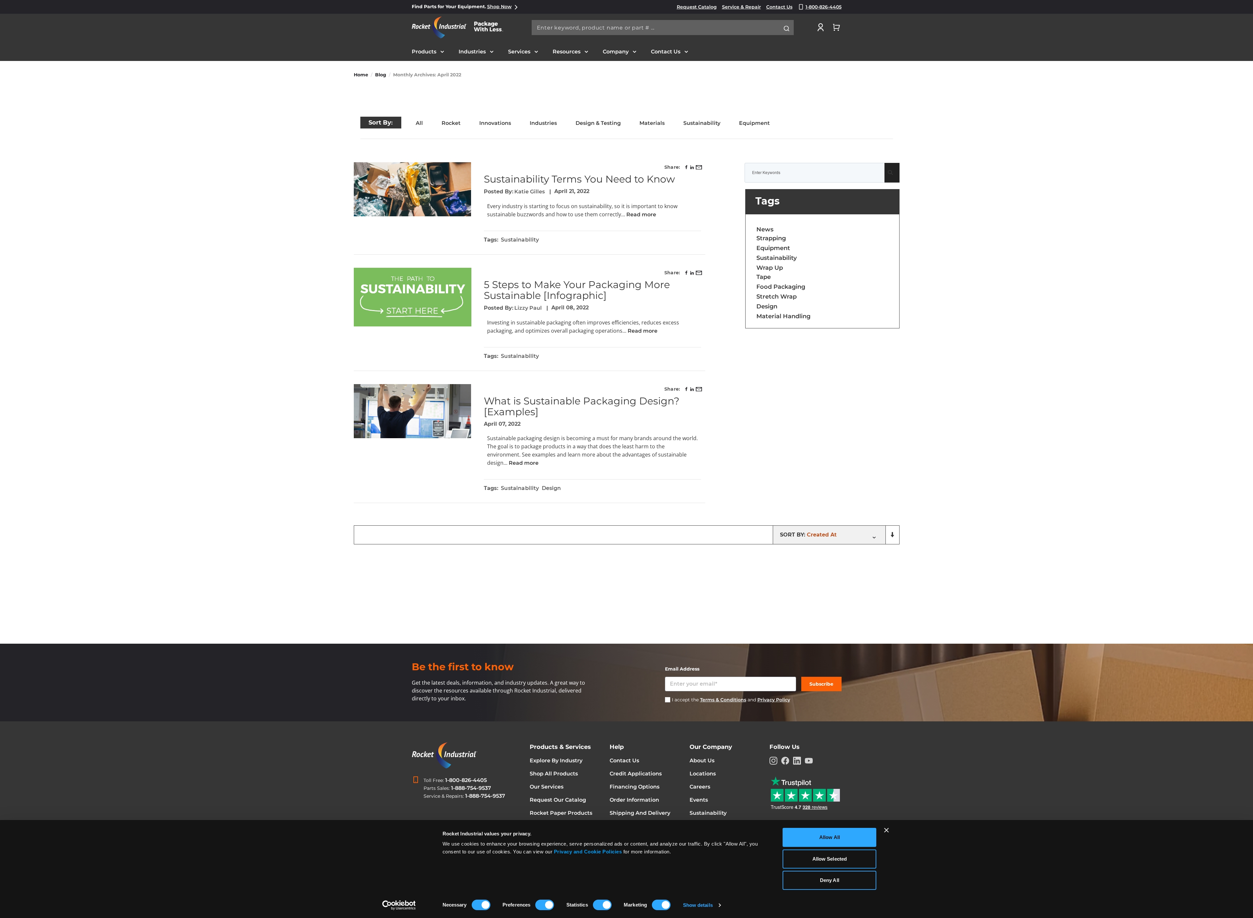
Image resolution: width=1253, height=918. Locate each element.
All (419, 123)
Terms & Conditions (723, 700)
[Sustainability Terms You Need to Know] (412, 189)
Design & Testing (598, 123)
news (764, 229)
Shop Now (499, 7)
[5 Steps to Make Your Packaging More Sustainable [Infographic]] (412, 297)
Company (616, 52)
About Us (702, 760)
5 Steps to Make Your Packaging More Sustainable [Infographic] (577, 290)
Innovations (495, 123)
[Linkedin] (797, 761)
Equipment (754, 123)
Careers (700, 787)
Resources (566, 52)
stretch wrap (776, 296)
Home (361, 75)
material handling (783, 316)
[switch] (544, 905)
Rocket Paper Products (561, 813)
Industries (472, 52)
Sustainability (701, 123)
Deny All (829, 880)
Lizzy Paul (528, 308)
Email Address (682, 669)
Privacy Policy (773, 700)
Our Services (546, 787)
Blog (380, 75)
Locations (703, 774)
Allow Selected (829, 859)
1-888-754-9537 (471, 788)
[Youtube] (809, 761)
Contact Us (665, 52)
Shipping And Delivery (640, 813)
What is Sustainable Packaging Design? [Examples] (581, 406)
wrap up (769, 267)
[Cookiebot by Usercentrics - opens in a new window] (398, 905)
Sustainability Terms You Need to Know (579, 179)
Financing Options (634, 787)
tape (763, 277)
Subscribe (821, 684)
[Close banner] (886, 830)
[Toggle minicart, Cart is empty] (836, 27)
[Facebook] (785, 761)
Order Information (634, 800)
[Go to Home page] (461, 27)
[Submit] (786, 28)
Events (699, 800)
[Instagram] (773, 761)
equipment (773, 248)
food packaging (780, 286)
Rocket (451, 123)
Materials (652, 123)
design (551, 488)
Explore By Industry (556, 760)
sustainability (520, 240)
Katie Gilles (530, 191)
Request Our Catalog (558, 800)
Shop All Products (554, 774)
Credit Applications (636, 774)
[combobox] (663, 27)
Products (424, 52)
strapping (771, 238)
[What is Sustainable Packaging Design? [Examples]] (412, 411)
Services (519, 52)
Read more (640, 214)
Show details (698, 905)
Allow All (829, 837)
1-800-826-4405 (466, 780)
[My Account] (820, 27)
